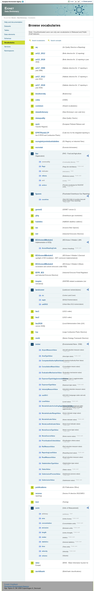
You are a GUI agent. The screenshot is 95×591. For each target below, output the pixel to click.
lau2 (37, 317)
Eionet (14, 18)
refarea (44, 176)
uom (37, 508)
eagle (44, 300)
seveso (38, 493)
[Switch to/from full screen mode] (79, 1)
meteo (44, 537)
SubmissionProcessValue (51, 474)
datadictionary (41, 112)
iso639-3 (45, 395)
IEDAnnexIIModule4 (44, 264)
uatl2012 (45, 304)
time (43, 546)
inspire (38, 281)
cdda (37, 100)
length (44, 532)
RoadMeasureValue (48, 457)
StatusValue (46, 469)
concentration (47, 523)
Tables (6, 30)
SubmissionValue (48, 480)
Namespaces (9, 51)
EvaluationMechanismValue (52, 373)
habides (39, 222)
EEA (13, 1)
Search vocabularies (38, 40)
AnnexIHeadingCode (49, 248)
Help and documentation (13, 22)
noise (37, 344)
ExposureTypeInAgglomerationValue (52, 379)
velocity (44, 551)
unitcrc (44, 185)
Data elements (9, 34)
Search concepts (56, 40)
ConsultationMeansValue (51, 367)
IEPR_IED (39, 273)
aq (36, 47)
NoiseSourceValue (48, 436)
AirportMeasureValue (49, 350)
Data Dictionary (22, 18)
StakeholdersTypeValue (50, 463)
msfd (37, 338)
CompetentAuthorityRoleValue (52, 360)
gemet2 (38, 210)
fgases (38, 194)
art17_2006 (40, 68)
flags (43, 166)
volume (44, 556)
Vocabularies (9, 42)
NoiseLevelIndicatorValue (51, 424)
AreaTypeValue (47, 356)
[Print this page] (76, 1)
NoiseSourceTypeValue (50, 430)
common (39, 106)
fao (36, 154)
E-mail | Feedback (11, 584)
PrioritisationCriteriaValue (51, 441)
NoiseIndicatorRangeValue (51, 413)
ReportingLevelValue (49, 452)
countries (45, 199)
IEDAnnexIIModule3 (44, 255)
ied (36, 234)
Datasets (7, 26)
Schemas (7, 38)
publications (40, 487)
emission (45, 528)
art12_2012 (40, 53)
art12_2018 (40, 59)
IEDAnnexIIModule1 (44, 240)
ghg (37, 216)
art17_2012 (40, 77)
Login (72, 1)
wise (37, 563)
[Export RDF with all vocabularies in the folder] (88, 156)
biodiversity (40, 94)
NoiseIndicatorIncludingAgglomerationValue (52, 406)
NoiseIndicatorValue (49, 419)
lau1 (37, 311)
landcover (39, 290)
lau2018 (38, 323)
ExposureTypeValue (49, 385)
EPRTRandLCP (42, 133)
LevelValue (46, 401)
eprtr (37, 124)
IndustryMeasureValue (50, 389)
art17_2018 (40, 85)
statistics (45, 542)
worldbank (40, 571)
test (37, 502)
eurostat (39, 147)
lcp (36, 332)
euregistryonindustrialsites (47, 141)
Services (7, 47)
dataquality (40, 118)
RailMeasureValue (48, 446)
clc (43, 295)
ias (36, 228)
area (43, 518)
